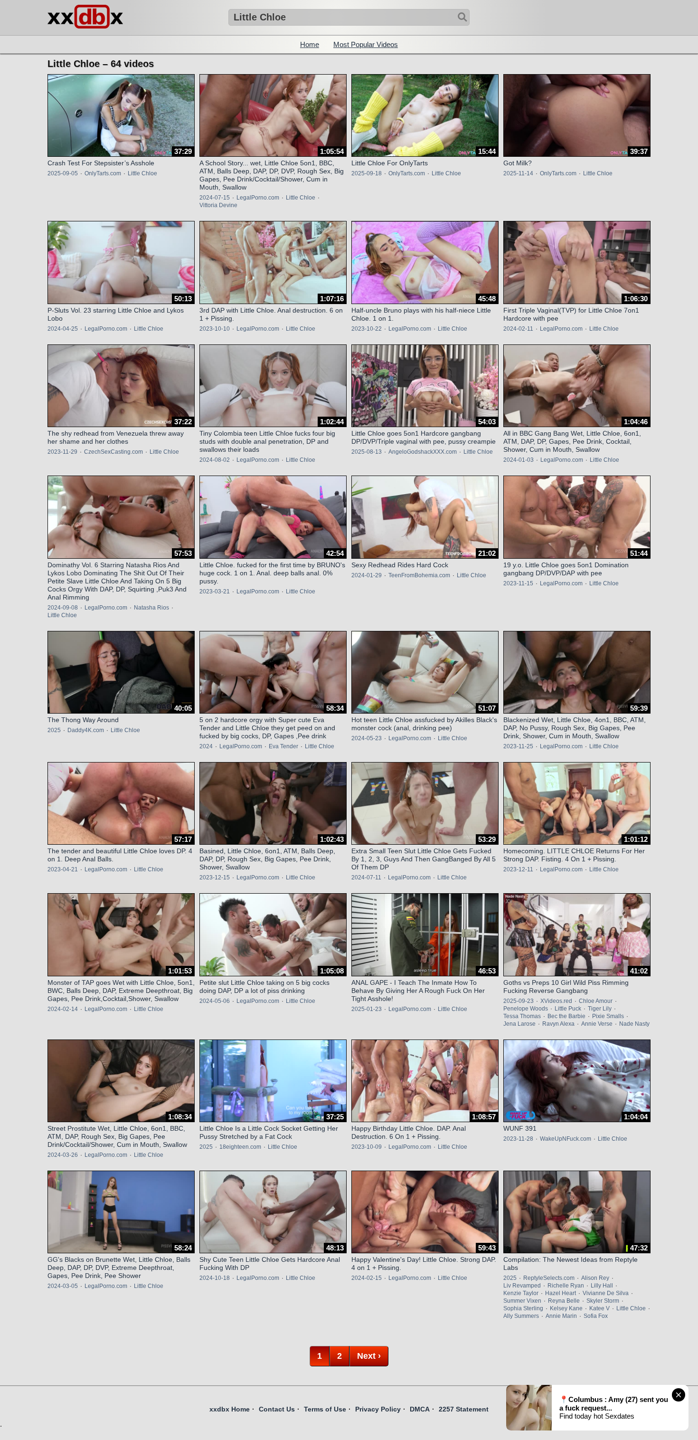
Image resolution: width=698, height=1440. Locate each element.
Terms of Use (325, 1409)
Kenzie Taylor (520, 1293)
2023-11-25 (518, 746)
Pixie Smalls (608, 1016)
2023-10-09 (366, 1147)
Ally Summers (521, 1316)
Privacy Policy (378, 1409)
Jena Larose (519, 1023)
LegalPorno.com (257, 197)
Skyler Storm (602, 1300)
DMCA (420, 1409)
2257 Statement (464, 1409)
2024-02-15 (366, 1278)
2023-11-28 (518, 1138)
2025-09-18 (366, 173)
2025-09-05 (62, 173)
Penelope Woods (525, 1008)
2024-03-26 (62, 1155)
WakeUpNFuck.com (565, 1138)
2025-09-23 (518, 1001)
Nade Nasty (634, 1023)
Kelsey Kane (566, 1308)
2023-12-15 (214, 877)
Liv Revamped (522, 1285)
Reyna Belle (564, 1300)
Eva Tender (283, 746)
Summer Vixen (522, 1300)
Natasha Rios (151, 607)
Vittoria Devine (218, 205)
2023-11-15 (518, 583)
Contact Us (277, 1409)
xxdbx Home (229, 1409)
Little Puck (568, 1008)
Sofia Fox (596, 1316)
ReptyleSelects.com (549, 1278)
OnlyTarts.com (103, 173)
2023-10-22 (366, 328)
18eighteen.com (240, 1147)
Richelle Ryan (565, 1285)
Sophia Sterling (523, 1308)
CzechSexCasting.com (113, 451)
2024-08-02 (214, 460)
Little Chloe (142, 173)
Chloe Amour (596, 1001)
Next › (369, 1356)
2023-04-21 (62, 869)
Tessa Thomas (522, 1016)
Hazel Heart (560, 1293)
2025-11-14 (518, 173)
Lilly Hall (602, 1285)
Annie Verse (597, 1023)
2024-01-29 (366, 575)
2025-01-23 (366, 1009)
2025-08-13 (366, 451)
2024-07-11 (366, 877)
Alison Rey (595, 1278)
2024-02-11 (518, 328)
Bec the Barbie (566, 1016)
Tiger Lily (600, 1008)
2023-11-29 (62, 451)
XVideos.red (556, 1001)
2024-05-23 (366, 738)
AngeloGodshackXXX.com (422, 451)
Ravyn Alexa (558, 1023)
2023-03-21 (214, 591)
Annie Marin (561, 1316)
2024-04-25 (62, 328)
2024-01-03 (518, 460)
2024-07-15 (214, 197)
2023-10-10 (214, 328)
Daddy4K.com (85, 730)
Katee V (599, 1308)
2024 (206, 746)
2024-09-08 (62, 607)
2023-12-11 (518, 869)
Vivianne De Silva (606, 1293)
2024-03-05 (62, 1286)
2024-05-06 (214, 1001)
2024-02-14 (62, 1009)
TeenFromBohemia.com (419, 575)
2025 (54, 730)
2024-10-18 (214, 1278)
